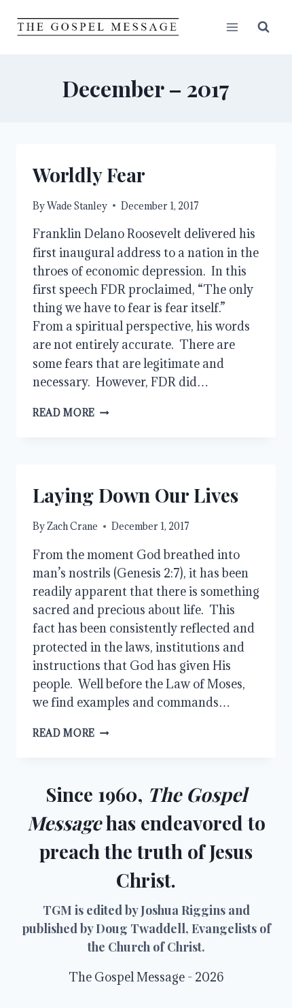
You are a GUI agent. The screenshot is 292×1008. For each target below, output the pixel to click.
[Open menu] (231, 26)
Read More (71, 412)
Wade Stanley (77, 205)
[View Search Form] (263, 27)
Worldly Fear (89, 174)
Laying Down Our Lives (135, 494)
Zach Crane (72, 526)
